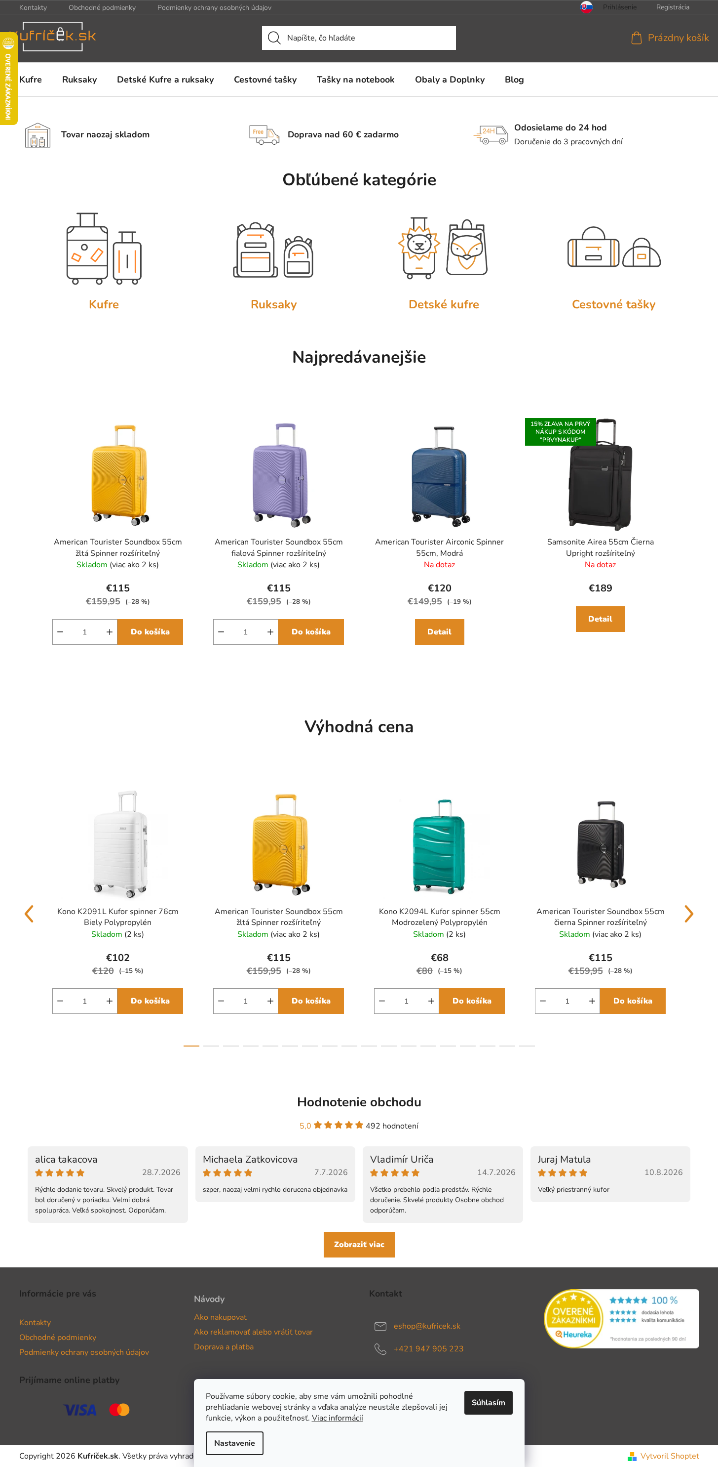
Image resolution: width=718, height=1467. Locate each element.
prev (29, 914)
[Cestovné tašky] (614, 248)
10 (389, 1046)
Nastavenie (234, 1443)
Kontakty (33, 7)
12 (428, 1046)
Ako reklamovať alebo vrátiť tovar (253, 1332)
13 (448, 1046)
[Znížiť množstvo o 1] (60, 632)
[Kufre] (104, 248)
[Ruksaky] (274, 248)
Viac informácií (337, 1418)
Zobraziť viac (359, 1244)
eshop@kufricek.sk (427, 1325)
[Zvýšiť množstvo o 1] (109, 632)
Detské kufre (444, 304)
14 (468, 1046)
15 (487, 1046)
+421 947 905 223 (429, 1348)
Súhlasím (488, 1402)
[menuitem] (30, 79)
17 (527, 1046)
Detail (439, 632)
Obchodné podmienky (102, 7)
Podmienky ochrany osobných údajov (214, 7)
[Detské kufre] (444, 248)
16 (507, 1046)
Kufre (104, 304)
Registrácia (672, 7)
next (689, 914)
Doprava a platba (224, 1346)
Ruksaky (274, 304)
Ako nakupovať (220, 1317)
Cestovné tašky (614, 304)
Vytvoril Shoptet (670, 1456)
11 (408, 1046)
